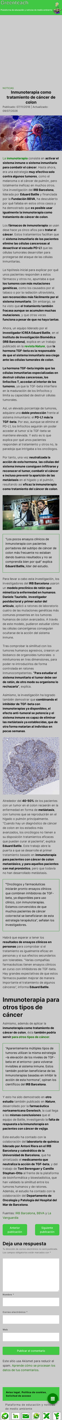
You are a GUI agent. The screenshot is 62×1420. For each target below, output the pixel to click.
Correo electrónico (15, 1312)
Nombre (8, 1294)
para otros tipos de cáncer (30, 1037)
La (15, 158)
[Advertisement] (31, 48)
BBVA (40, 1213)
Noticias (8, 88)
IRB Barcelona (25, 1213)
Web (5, 1329)
